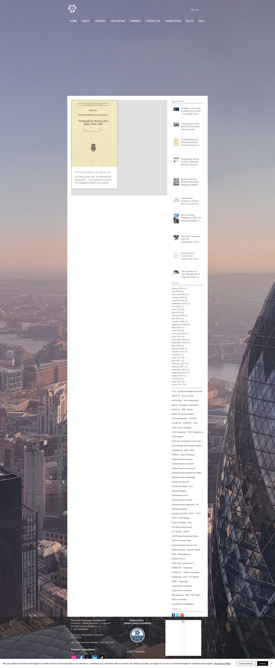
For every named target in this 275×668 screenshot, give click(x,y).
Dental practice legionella (183, 504)
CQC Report (177, 436)
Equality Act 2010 (179, 513)
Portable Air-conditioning (183, 604)
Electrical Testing (179, 509)
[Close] (271, 663)
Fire (189, 522)
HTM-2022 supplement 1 (183, 563)
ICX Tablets (194, 577)
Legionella (183, 581)
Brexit (190, 409)
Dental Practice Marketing (183, 477)
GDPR (186, 531)
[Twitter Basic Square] (177, 615)
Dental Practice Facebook (183, 468)
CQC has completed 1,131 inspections (187, 441)
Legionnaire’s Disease (182, 590)
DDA (186, 450)
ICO (185, 577)
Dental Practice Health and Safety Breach (187, 473)
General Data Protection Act (184, 545)
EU (197, 504)
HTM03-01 (188, 568)
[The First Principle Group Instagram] (73, 658)
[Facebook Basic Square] (173, 615)
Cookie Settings (246, 663)
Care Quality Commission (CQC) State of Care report (187, 445)
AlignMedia (89, 649)
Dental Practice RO (180, 482)
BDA (184, 409)
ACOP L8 (176, 396)
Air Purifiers (177, 400)
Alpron (175, 405)
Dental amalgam (179, 491)
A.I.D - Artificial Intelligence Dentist (187, 391)
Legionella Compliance (182, 586)
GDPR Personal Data (181, 540)
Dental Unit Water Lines (182, 486)
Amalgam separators (188, 405)
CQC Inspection (179, 432)
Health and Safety (191, 572)
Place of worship (179, 599)
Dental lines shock (180, 495)
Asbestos (176, 409)
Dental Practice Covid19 (183, 464)
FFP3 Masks (184, 518)
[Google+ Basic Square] (182, 615)
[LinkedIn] (95, 658)
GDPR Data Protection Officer (185, 536)
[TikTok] (102, 658)
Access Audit (187, 396)
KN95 (174, 581)
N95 (187, 595)
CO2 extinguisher (179, 418)
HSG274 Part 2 (178, 559)
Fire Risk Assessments (182, 527)
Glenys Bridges (178, 550)
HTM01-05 (176, 568)
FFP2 (198, 513)
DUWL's (175, 454)
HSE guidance (183, 554)
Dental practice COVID (182, 500)
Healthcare (177, 577)
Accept (263, 663)
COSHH (192, 418)
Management (178, 595)
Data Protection (188, 454)
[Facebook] (81, 658)
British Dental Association (183, 414)
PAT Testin (195, 595)
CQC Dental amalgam (182, 427)
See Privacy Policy (222, 663)
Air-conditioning (191, 400)
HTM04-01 (176, 572)
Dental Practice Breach (182, 459)
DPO (192, 450)
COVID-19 (176, 423)
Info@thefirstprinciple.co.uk (86, 626)
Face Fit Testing (179, 522)
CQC (195, 423)
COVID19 (187, 423)
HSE (174, 554)
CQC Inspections (195, 432)
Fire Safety (177, 531)
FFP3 (174, 518)
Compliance (177, 450)
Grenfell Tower (193, 550)
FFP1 (191, 513)
